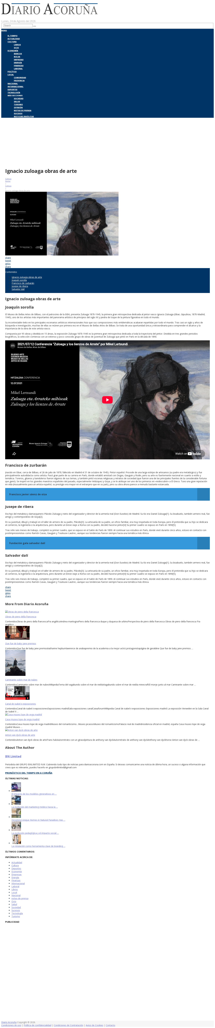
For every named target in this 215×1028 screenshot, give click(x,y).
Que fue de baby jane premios (20, 643)
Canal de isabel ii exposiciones (20, 703)
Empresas (18, 59)
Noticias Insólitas (24, 116)
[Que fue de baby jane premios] (107, 633)
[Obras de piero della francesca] (107, 611)
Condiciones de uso (11, 1025)
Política (12, 71)
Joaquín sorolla (19, 280)
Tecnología (14, 92)
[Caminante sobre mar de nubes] (107, 663)
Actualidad (14, 38)
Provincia (19, 80)
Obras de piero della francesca (20, 616)
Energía (18, 62)
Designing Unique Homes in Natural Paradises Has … (38, 819)
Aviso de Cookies (94, 1025)
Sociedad (18, 98)
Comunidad (20, 77)
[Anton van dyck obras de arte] (107, 730)
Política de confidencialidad (37, 1025)
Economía (13, 50)
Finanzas (18, 65)
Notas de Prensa (22, 110)
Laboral (18, 68)
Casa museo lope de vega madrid (22, 719)
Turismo (18, 104)
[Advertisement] (107, 142)
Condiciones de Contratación (68, 1025)
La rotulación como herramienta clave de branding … (38, 846)
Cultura (12, 41)
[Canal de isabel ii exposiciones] (107, 693)
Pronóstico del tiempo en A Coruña (28, 772)
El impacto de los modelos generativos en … (34, 793)
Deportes (12, 89)
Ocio (16, 47)
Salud (17, 101)
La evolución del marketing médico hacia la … (34, 806)
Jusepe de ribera (20, 286)
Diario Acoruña (9, 1022)
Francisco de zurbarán (23, 283)
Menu (4, 30)
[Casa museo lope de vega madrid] (107, 714)
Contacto (110, 1025)
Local (11, 74)
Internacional (15, 86)
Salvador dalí (18, 289)
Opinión (18, 107)
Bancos (18, 53)
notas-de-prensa (19, 898)
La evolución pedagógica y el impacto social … (35, 833)
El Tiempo (12, 35)
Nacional (13, 83)
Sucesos (18, 113)
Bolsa (17, 56)
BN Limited (13, 756)
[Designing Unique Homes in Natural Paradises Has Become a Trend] (16, 816)
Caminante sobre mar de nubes (21, 679)
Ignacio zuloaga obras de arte (27, 277)
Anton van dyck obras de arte (20, 734)
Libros (17, 44)
